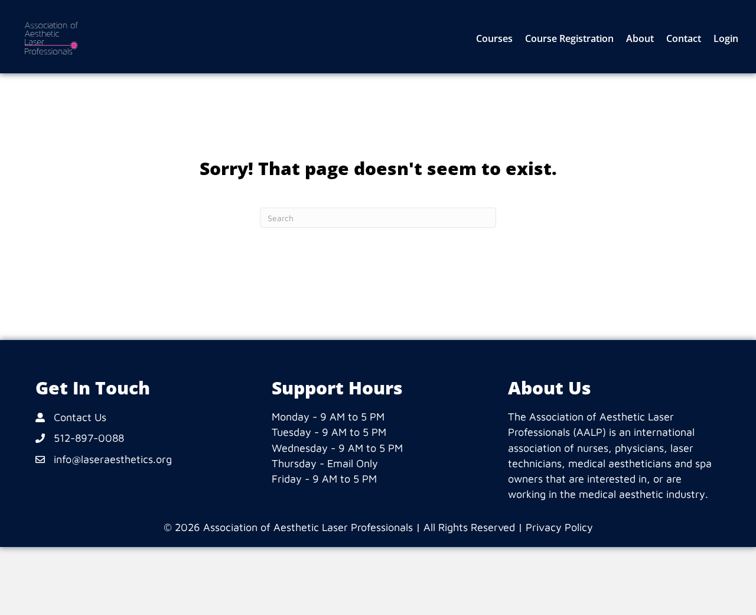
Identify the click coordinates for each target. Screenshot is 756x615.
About (640, 38)
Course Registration (569, 38)
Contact (683, 38)
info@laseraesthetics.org (113, 459)
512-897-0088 (89, 438)
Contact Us (80, 417)
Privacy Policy (559, 527)
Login (725, 38)
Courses (494, 38)
